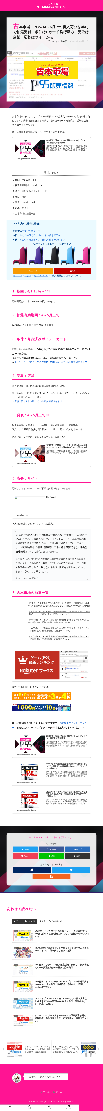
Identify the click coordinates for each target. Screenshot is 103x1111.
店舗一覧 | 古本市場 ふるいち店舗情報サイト (37, 401)
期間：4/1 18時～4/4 (25, 180)
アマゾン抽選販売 (31, 231)
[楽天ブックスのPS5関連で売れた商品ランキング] (51, 665)
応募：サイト (22, 208)
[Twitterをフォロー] (71, 870)
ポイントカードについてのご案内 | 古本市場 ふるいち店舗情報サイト (49, 362)
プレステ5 (31, 921)
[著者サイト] (32, 870)
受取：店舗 (20, 197)
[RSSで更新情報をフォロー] (51, 876)
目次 (47, 172)
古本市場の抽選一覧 (25, 213)
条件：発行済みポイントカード (31, 191)
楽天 (71, 271)
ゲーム (18, 921)
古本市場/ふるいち (59, 921)
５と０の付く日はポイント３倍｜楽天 (39, 235)
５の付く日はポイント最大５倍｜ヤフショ (41, 239)
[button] (94, 564)
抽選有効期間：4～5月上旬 (28, 185)
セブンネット (41, 275)
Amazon (32, 271)
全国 (43, 921)
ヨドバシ (17, 275)
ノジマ (27, 275)
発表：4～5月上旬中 (25, 202)
